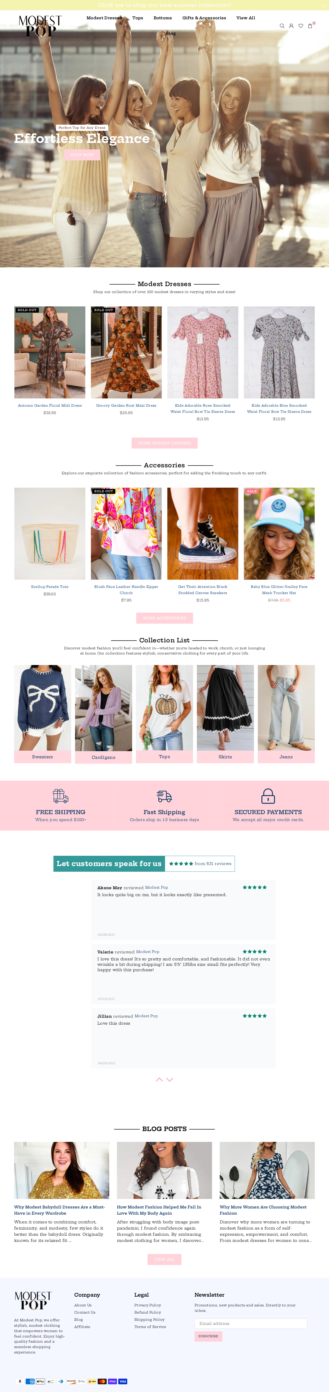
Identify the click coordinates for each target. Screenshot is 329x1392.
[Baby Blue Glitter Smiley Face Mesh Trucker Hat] (279, 534)
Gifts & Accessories (204, 17)
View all (164, 1259)
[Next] (320, 370)
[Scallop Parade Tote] (49, 534)
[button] (310, 25)
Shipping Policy (149, 1319)
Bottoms (163, 17)
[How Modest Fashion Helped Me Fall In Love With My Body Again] (164, 1170)
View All (245, 17)
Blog (171, 33)
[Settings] (291, 25)
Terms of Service (150, 1327)
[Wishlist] (301, 25)
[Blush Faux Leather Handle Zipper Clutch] (126, 534)
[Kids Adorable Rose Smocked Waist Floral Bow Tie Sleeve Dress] (202, 352)
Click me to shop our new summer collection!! (164, 5)
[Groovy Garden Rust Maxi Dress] (126, 352)
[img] (181, 863)
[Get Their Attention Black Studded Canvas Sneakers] (202, 534)
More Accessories (164, 618)
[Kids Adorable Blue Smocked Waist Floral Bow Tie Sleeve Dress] (279, 352)
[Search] (282, 25)
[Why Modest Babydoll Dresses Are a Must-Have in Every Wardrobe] (61, 1170)
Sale (252, 491)
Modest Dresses (104, 17)
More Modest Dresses (164, 443)
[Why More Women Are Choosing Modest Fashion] (267, 1170)
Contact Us (84, 1312)
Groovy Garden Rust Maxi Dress (126, 405)
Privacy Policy (147, 1305)
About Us (83, 1305)
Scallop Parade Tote (50, 587)
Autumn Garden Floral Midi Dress (50, 405)
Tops (137, 17)
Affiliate (82, 1327)
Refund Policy (147, 1312)
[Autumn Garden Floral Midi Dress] (49, 352)
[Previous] (8, 370)
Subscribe (208, 1336)
